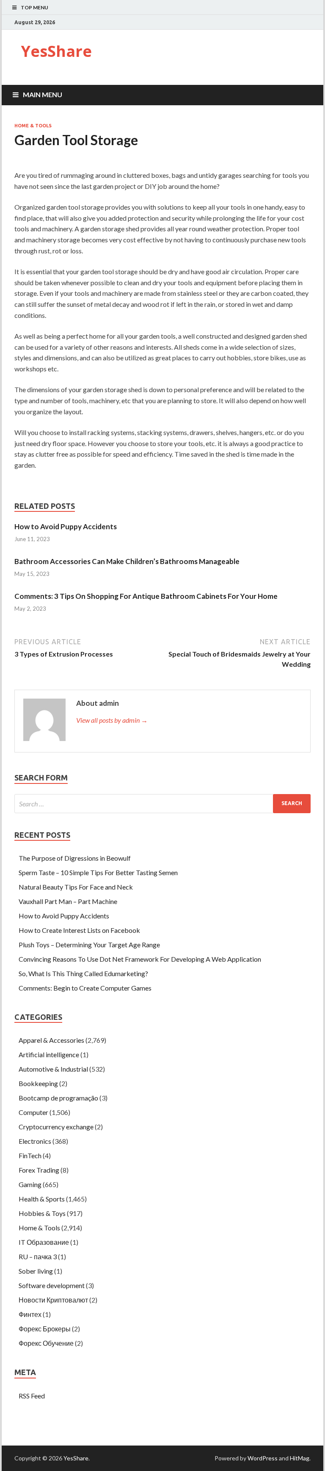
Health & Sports (42, 1199)
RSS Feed (32, 1396)
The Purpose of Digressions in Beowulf (75, 858)
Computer (33, 1112)
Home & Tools (33, 125)
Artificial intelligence (49, 1054)
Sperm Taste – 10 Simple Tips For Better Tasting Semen (98, 872)
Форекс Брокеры (45, 1329)
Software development (52, 1285)
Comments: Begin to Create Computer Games (85, 988)
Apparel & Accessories (51, 1040)
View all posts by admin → (112, 720)
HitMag (299, 1458)
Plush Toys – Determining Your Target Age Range (89, 944)
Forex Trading (39, 1170)
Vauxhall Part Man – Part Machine (68, 901)
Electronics (35, 1141)
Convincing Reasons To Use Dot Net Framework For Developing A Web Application (140, 959)
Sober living (36, 1271)
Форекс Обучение (46, 1343)
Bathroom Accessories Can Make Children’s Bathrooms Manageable (127, 561)
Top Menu (34, 7)
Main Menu (42, 94)
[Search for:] (162, 803)
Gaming (30, 1184)
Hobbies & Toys (42, 1213)
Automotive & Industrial (53, 1069)
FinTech (30, 1155)
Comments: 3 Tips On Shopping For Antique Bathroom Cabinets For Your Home (146, 596)
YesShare (56, 51)
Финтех (30, 1314)
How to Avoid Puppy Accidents (65, 526)
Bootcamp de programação (58, 1098)
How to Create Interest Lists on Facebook (79, 930)
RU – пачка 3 (38, 1256)
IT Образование (44, 1242)
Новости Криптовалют (53, 1300)
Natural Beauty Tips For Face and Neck (76, 887)
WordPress (263, 1458)
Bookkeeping (38, 1083)
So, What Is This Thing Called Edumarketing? (83, 973)
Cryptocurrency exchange (56, 1127)
